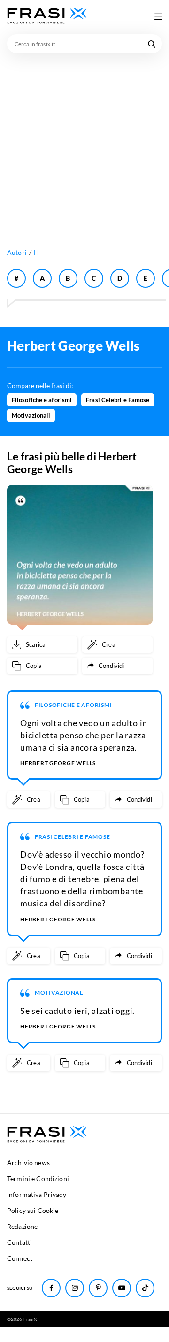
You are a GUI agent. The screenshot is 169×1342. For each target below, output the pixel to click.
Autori (17, 252)
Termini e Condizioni (38, 1178)
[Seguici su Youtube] (121, 1288)
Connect (19, 1258)
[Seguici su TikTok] (145, 1288)
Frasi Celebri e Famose (117, 400)
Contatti (19, 1242)
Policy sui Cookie (32, 1210)
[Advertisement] (84, 142)
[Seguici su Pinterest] (98, 1288)
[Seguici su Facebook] (51, 1288)
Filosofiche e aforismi (42, 400)
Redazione (22, 1226)
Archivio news (28, 1162)
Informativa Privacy (36, 1194)
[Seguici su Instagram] (74, 1288)
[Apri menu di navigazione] (158, 16)
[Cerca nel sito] (151, 44)
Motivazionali (31, 415)
